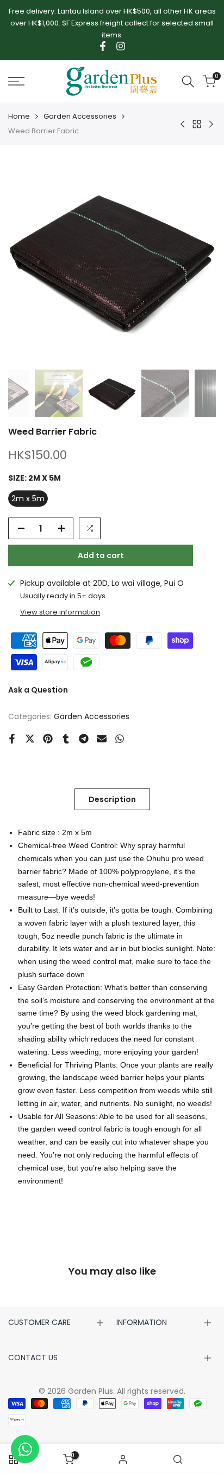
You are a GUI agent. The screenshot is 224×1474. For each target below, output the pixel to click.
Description (112, 799)
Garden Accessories (79, 116)
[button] (90, 528)
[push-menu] (16, 81)
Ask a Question (38, 689)
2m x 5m (28, 498)
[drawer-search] (188, 81)
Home (19, 116)
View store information (60, 612)
